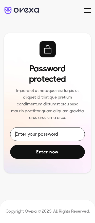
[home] (22, 10)
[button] (87, 10)
